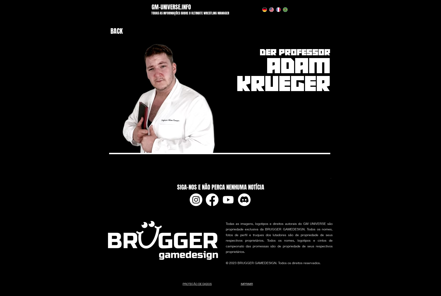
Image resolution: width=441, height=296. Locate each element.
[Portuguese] (285, 9)
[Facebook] (212, 199)
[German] (264, 9)
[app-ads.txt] (331, 179)
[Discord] (244, 199)
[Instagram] (196, 199)
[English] (271, 9)
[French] (278, 9)
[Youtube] (228, 199)
